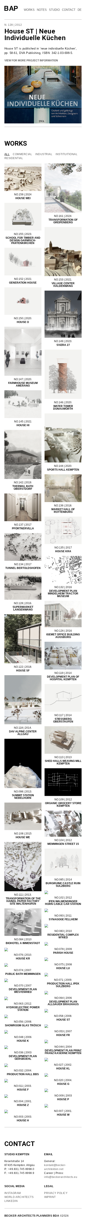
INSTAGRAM (12, 1193)
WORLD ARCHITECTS (19, 1197)
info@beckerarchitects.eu (60, 1177)
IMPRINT (50, 1197)
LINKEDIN (11, 1201)
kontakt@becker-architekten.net (55, 1167)
